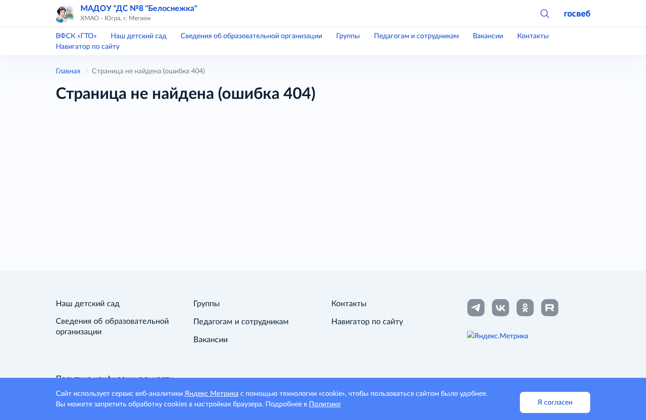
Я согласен (555, 402)
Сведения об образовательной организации (251, 36)
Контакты (533, 36)
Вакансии (488, 36)
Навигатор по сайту (88, 46)
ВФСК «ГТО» (76, 36)
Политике (325, 404)
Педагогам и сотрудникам (416, 36)
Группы (348, 36)
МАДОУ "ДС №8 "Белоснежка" (138, 8)
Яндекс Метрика (212, 393)
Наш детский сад (139, 36)
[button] (544, 13)
